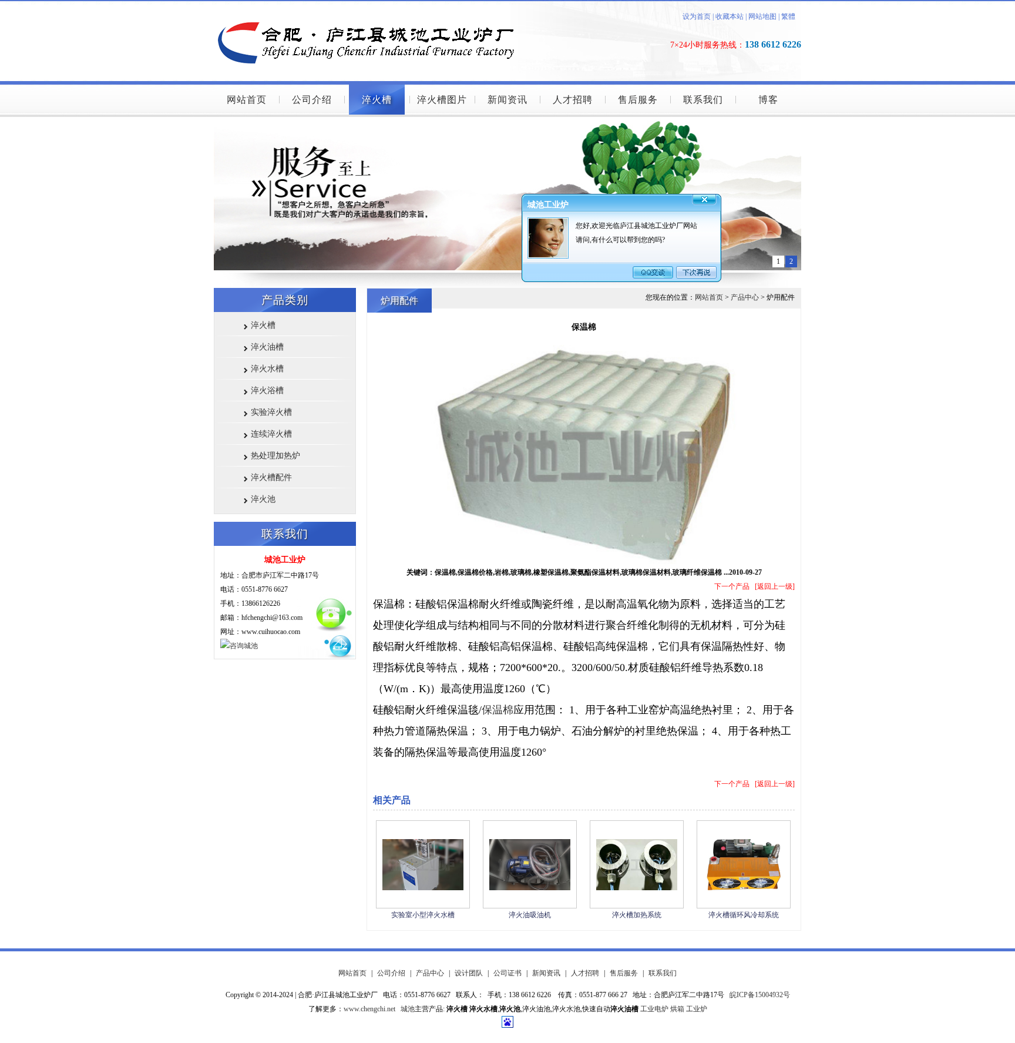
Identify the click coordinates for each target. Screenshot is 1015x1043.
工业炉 (696, 1009)
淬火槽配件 (271, 477)
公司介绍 (312, 100)
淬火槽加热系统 (636, 915)
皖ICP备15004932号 (760, 995)
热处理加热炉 (275, 455)
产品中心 (745, 297)
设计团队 (469, 973)
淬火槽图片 (442, 100)
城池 (408, 1009)
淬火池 (263, 499)
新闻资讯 (507, 100)
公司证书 (507, 973)
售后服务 (638, 100)
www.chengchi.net (369, 1009)
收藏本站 (729, 16)
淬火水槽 (267, 368)
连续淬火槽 (271, 434)
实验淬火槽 (271, 412)
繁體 (788, 16)
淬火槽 (377, 100)
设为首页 (697, 16)
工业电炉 (654, 1009)
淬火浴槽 (267, 390)
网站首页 (247, 100)
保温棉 (497, 710)
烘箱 (677, 1009)
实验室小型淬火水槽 (423, 915)
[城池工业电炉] (372, 4)
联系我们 (703, 100)
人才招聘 (573, 100)
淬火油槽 (267, 347)
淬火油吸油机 (530, 915)
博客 (768, 100)
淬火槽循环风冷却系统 (743, 915)
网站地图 (762, 16)
